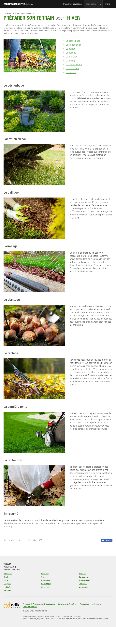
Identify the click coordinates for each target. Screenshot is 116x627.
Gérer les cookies (30, 606)
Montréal (45, 573)
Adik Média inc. (41, 610)
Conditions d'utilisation (67, 604)
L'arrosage (71, 52)
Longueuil (7, 583)
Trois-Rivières (84, 580)
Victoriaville (83, 587)
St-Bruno (82, 573)
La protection (72, 68)
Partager (108, 540)
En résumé (71, 72)
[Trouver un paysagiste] (18, 4)
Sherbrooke (46, 587)
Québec (44, 577)
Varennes (83, 583)
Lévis (6, 580)
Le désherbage (73, 40)
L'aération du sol (74, 44)
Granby (6, 577)
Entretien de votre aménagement (18, 13)
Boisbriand (8, 573)
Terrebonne (83, 577)
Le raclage (71, 60)
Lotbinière (8, 587)
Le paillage (71, 48)
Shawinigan (46, 583)
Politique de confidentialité (90, 604)
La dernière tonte (74, 64)
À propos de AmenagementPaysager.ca (39, 604)
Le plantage (71, 56)
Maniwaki (7, 590)
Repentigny (46, 580)
